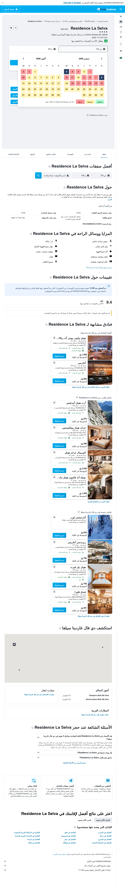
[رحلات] (121, 50)
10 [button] (78, 77)
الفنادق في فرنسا (33, 839)
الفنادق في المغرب (104, 832)
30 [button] (84, 95)
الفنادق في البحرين (104, 839)
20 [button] (102, 89)
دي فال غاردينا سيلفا (53, 21)
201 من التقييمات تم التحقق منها (85, 40)
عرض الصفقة (59, 356)
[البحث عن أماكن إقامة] (121, 21)
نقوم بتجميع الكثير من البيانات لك (97, 865)
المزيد (110, 199)
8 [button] (90, 77)
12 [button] (66, 77)
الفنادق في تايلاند (34, 842)
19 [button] (66, 83)
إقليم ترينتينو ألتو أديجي (75, 21)
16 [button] (84, 83)
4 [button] (72, 71)
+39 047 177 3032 (100, 37)
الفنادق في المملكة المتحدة (101, 842)
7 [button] (95, 77)
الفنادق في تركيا (105, 836)
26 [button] (66, 89)
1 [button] (90, 71)
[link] (90, 387)
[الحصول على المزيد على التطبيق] (121, 44)
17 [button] (78, 83)
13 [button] (102, 83)
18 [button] (72, 83)
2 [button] (84, 71)
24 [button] (78, 89)
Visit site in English (72, 2)
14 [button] (96, 83)
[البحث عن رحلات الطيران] (121, 16)
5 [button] (66, 71)
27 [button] (102, 95)
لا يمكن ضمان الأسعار (60, 854)
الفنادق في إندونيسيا (68, 836)
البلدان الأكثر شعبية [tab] (103, 820)
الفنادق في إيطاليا (69, 842)
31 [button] (23, 95)
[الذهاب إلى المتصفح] (121, 37)
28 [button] (96, 95)
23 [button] (84, 89)
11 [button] (72, 77)
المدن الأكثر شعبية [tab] (84, 820)
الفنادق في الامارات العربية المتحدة (27, 836)
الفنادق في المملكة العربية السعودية (27, 832)
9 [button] (84, 77)
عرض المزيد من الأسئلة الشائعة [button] (74, 762)
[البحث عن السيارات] (121, 26)
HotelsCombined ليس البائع (98, 861)
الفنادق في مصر (70, 839)
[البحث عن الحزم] (121, 31)
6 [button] (101, 77)
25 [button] (72, 89)
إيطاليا (93, 21)
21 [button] (96, 89)
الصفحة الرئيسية (103, 21)
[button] (2, 2)
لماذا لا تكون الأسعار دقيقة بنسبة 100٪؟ (94, 870)
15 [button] (90, 83)
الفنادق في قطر (70, 832)
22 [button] (90, 89)
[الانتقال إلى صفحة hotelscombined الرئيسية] (106, 9)
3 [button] (78, 71)
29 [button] (90, 95)
